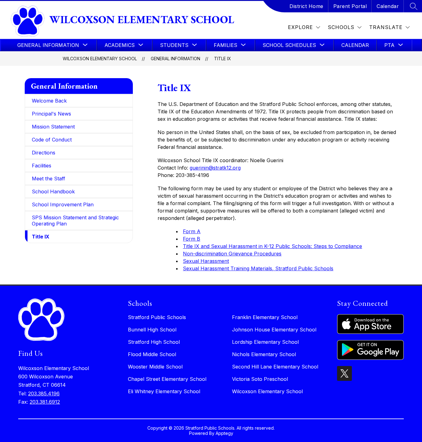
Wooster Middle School (155, 367)
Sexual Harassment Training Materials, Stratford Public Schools (258, 268)
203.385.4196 (44, 393)
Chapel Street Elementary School (167, 379)
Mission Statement (53, 127)
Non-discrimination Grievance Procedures (232, 253)
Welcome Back (49, 101)
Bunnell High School (152, 329)
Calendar (388, 6)
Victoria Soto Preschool (260, 379)
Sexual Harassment (206, 261)
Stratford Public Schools (157, 317)
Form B (191, 239)
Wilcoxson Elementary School (100, 58)
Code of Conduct (52, 140)
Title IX (222, 58)
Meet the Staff (48, 178)
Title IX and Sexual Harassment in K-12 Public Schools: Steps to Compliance (272, 246)
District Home (306, 6)
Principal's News (51, 114)
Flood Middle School (152, 354)
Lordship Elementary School (265, 342)
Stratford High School (154, 342)
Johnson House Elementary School (274, 329)
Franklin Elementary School (265, 317)
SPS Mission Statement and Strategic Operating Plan (75, 220)
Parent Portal (350, 6)
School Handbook (53, 191)
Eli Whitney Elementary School (164, 391)
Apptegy (224, 433)
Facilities (41, 165)
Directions (43, 152)
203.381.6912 (45, 402)
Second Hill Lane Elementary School (275, 367)
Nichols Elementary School (264, 354)
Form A (191, 231)
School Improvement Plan (63, 204)
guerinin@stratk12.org (215, 168)
